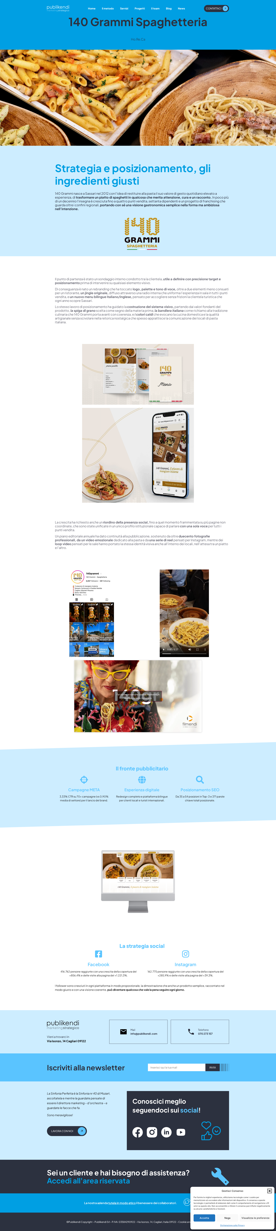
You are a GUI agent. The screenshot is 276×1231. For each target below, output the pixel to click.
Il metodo (108, 8)
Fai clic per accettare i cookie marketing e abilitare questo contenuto (138, 696)
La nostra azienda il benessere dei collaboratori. (130, 1203)
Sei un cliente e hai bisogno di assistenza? (118, 1176)
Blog (169, 8)
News (181, 8)
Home (92, 8)
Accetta (204, 1217)
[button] (269, 1191)
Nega (227, 1217)
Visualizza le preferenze (255, 1217)
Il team (155, 8)
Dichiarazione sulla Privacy (232, 1225)
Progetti (140, 8)
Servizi (124, 8)
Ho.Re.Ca (138, 39)
